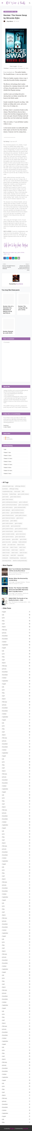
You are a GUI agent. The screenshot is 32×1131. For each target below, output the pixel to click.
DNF (5, 449)
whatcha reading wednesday (20, 560)
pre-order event (11, 544)
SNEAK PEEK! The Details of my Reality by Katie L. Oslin (18, 599)
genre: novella (5, 526)
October (16, 642)
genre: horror (20, 518)
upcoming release (6, 560)
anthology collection (20, 486)
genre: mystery (18, 523)
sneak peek (5, 558)
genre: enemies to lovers (18, 510)
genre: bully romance (15, 496)
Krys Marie (10, 21)
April (16, 623)
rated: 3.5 (22, 550)
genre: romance (18, 531)
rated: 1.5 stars (13, 547)
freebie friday (12, 494)
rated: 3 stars (7, 461)
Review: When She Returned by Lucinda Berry (18, 579)
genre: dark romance (7, 507)
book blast (5, 489)
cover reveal (17, 491)
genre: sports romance (7, 536)
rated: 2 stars (7, 455)
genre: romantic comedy (8, 534)
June (16, 617)
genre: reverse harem (7, 531)
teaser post (23, 558)
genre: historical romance (8, 518)
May (16, 620)
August (16, 611)
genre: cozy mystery (23, 504)
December (16, 636)
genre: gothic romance (20, 515)
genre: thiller (15, 539)
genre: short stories (21, 534)
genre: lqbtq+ (13, 520)
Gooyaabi (25, 1128)
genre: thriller (20, 252)
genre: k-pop (5, 520)
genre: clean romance (7, 499)
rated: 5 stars (7, 473)
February (16, 629)
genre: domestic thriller (20, 507)
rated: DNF (13, 555)
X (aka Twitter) (7, 427)
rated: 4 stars (7, 467)
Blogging (12, 1128)
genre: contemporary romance (9, 502)
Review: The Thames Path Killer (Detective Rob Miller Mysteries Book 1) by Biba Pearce (18, 589)
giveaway (14, 542)
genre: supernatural (20, 536)
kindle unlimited (22, 542)
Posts (7, 437)
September (16, 645)
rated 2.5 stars (20, 544)
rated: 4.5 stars (8, 470)
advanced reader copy (11, 252)
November (16, 639)
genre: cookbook (23, 502)
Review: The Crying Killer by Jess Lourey (22, 307)
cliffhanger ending (13, 489)
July (16, 614)
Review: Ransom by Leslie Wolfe (8, 332)
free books (5, 494)
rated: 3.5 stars (8, 464)
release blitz (20, 555)
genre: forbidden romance (17, 512)
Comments (9, 439)
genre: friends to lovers (8, 515)
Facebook (6, 425)
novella (4, 544)
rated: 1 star (6, 254)
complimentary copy (7, 491)
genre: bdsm (5, 496)
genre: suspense (6, 539)
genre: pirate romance (7, 528)
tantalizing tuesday (14, 558)
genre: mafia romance (7, 523)
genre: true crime (6, 542)
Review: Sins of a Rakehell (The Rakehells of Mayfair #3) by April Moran (8, 309)
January (16, 633)
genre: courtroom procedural (9, 504)
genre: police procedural (21, 528)
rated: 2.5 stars (8, 458)
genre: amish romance (23, 494)
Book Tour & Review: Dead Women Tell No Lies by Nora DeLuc (19, 570)
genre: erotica (5, 512)
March (16, 626)
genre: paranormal (15, 526)
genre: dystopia (6, 510)
